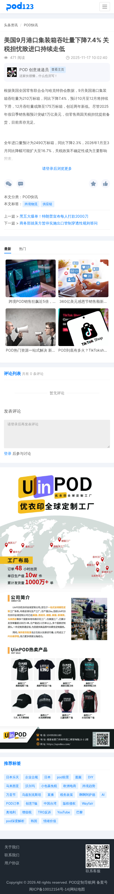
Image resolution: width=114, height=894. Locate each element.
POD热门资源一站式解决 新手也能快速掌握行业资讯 (31, 350)
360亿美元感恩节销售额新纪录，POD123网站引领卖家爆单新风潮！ (83, 301)
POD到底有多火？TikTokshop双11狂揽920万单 (83, 350)
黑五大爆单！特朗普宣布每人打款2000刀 (54, 216)
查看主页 (57, 69)
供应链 (47, 204)
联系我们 (12, 855)
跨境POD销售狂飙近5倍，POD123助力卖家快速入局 (31, 301)
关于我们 (12, 847)
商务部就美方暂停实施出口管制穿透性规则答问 (59, 223)
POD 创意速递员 (34, 69)
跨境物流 (31, 204)
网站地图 (77, 889)
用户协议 (12, 863)
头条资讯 (11, 25)
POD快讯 (31, 25)
